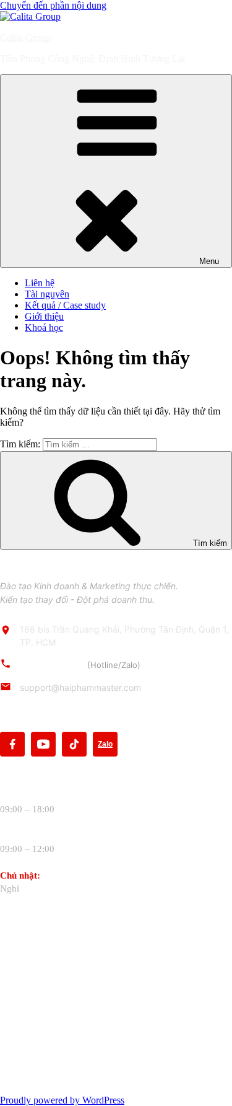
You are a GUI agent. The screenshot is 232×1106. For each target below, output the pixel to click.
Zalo (105, 744)
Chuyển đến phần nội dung (53, 5)
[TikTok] (74, 744)
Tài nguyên (47, 294)
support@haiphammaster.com (80, 687)
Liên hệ (39, 283)
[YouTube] (43, 744)
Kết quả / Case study (65, 305)
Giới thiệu (44, 316)
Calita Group (25, 37)
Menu (209, 261)
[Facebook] (12, 744)
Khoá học (44, 327)
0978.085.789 (80, 664)
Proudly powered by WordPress (62, 1100)
